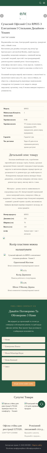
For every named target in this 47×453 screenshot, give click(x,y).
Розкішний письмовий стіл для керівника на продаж (35, 427)
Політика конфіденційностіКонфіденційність (23, 448)
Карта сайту (37, 445)
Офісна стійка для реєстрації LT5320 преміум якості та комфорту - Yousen (12, 427)
